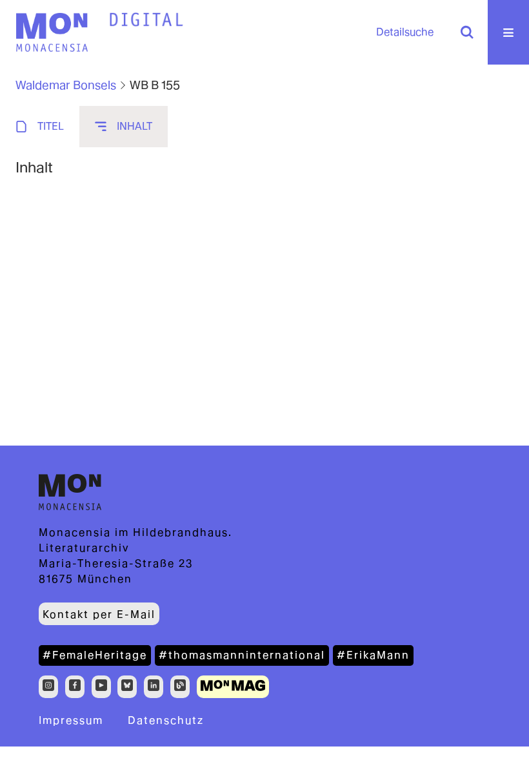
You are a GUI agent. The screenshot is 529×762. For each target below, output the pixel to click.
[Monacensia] (51, 32)
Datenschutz (166, 720)
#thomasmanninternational (242, 655)
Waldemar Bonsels (65, 85)
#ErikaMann (373, 655)
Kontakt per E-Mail (99, 614)
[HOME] (146, 20)
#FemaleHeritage (95, 655)
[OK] (467, 32)
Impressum (71, 720)
